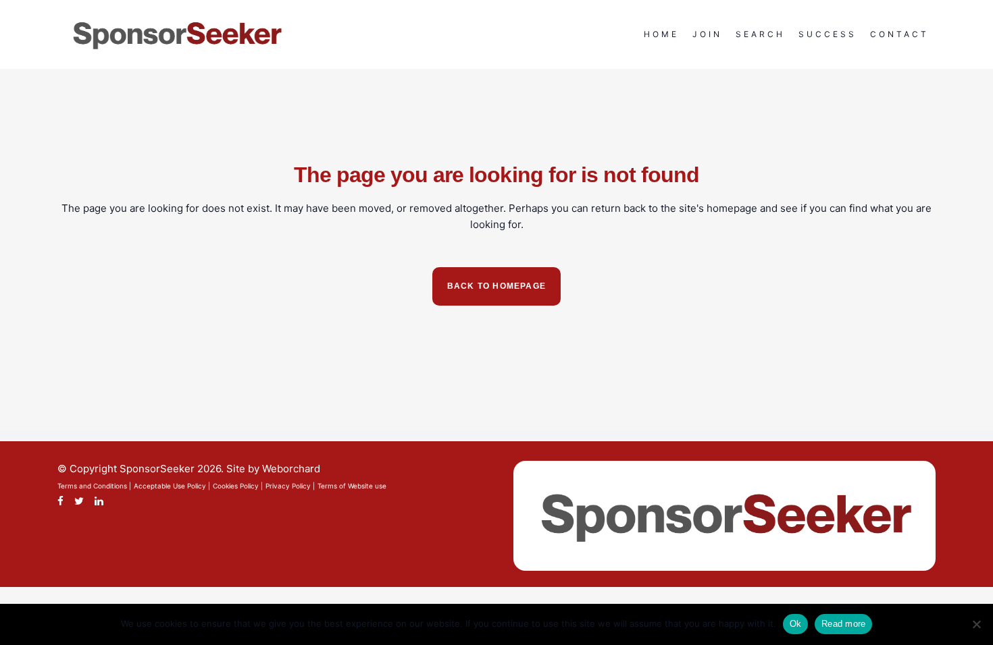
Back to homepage (496, 286)
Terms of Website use (351, 486)
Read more (843, 624)
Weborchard (291, 468)
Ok (796, 624)
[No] (976, 624)
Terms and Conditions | (94, 486)
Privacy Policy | (290, 486)
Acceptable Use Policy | (172, 486)
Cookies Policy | (238, 486)
